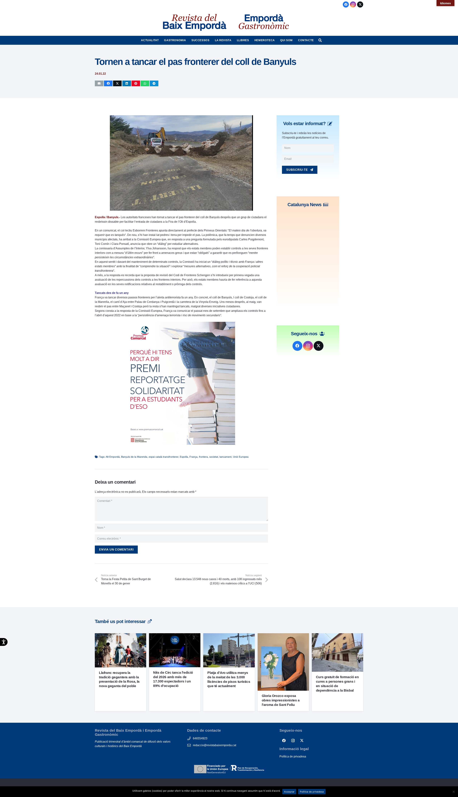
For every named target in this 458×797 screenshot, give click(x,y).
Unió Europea (241, 456)
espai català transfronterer (163, 456)
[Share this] (108, 83)
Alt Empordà (113, 456)
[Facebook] (346, 4)
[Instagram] (353, 4)
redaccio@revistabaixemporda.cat (214, 745)
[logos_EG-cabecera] (263, 22)
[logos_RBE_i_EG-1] (194, 22)
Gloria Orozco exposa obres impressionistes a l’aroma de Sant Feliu (281, 700)
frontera (203, 456)
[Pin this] (135, 83)
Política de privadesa (292, 756)
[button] (160, 40)
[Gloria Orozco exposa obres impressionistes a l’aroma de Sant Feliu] (283, 635)
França (193, 456)
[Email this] (99, 83)
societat (213, 456)
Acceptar (289, 791)
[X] (360, 4)
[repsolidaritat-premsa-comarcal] (181, 443)
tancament (226, 456)
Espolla (184, 456)
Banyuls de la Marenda (134, 456)
